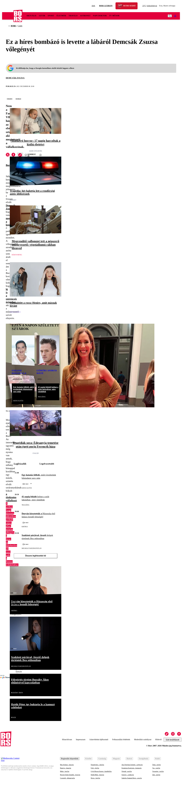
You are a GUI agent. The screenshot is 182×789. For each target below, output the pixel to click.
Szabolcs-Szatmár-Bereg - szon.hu (132, 778)
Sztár (42, 16)
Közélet (88, 759)
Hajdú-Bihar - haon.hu (97, 775)
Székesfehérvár (149, 6)
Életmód (61, 16)
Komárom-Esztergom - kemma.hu (132, 768)
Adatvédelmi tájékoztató (98, 739)
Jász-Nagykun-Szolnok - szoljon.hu (132, 765)
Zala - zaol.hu (156, 775)
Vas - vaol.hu (156, 768)
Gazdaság (102, 759)
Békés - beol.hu (64, 771)
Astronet (85, 16)
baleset (13, 200)
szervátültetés (35, 151)
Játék (93, 6)
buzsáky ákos (17, 693)
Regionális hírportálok (69, 759)
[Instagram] (173, 734)
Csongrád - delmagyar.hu (67, 778)
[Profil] (175, 16)
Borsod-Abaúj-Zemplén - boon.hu (70, 775)
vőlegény (9, 99)
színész (39, 379)
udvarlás (18, 99)
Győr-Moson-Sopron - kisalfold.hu (101, 771)
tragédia (42, 397)
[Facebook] (179, 734)
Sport (51, 16)
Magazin (116, 759)
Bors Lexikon (105, 6)
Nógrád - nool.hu (127, 771)
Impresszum (80, 739)
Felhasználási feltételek (121, 739)
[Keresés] (170, 15)
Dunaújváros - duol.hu (97, 765)
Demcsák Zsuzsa (15, 78)
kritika (25, 527)
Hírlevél (158, 739)
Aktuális (31, 16)
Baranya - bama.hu (65, 768)
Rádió (157, 759)
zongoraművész (17, 379)
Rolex (13, 717)
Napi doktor (100, 16)
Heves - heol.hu (95, 778)
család (36, 453)
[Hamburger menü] (8, 16)
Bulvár (129, 759)
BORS (13, 26)
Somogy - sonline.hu (128, 775)
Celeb (20, 26)
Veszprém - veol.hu (158, 771)
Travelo (73, 16)
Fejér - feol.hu (95, 768)
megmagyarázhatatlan (31, 548)
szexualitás (18, 401)
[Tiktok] (167, 734)
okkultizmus (15, 312)
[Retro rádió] (121, 6)
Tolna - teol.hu (156, 765)
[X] (8, 155)
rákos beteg (17, 255)
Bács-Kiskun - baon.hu (67, 765)
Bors (8, 165)
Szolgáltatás (143, 759)
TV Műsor (114, 16)
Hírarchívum (67, 739)
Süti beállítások (172, 740)
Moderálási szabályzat (142, 739)
